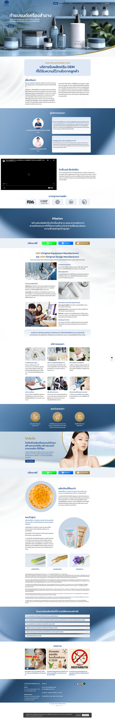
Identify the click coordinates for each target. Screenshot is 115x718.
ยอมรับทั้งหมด (85, 715)
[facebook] (105, 3)
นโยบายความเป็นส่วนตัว (32, 715)
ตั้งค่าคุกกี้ (78, 715)
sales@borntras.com (49, 689)
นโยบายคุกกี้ (40, 715)
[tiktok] (110, 3)
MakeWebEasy (60, 705)
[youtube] (107, 3)
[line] (108, 3)
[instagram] (106, 3)
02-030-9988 (47, 687)
